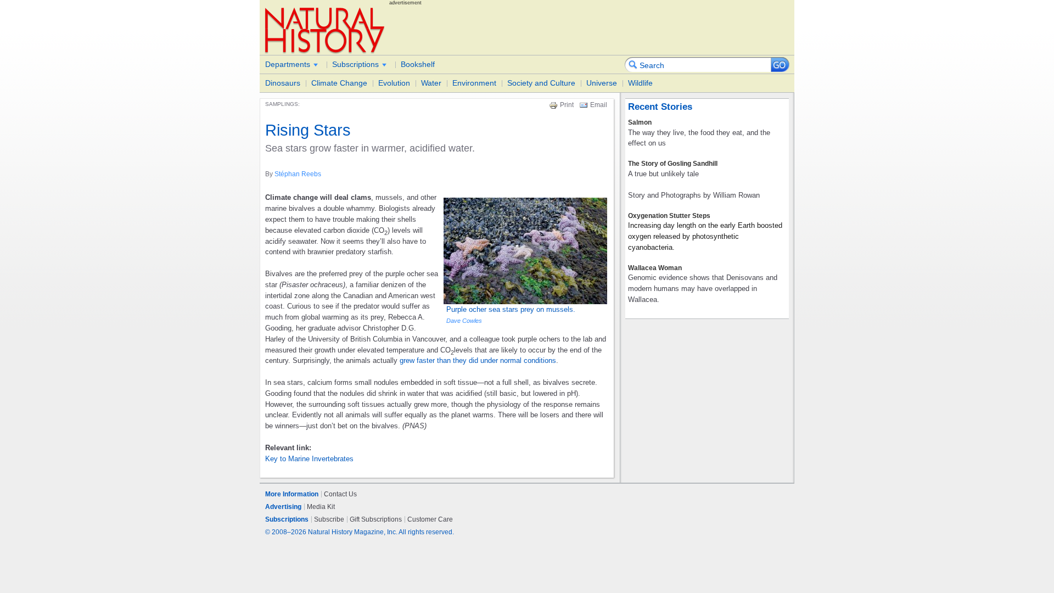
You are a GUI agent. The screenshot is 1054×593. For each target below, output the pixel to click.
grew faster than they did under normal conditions (478, 360)
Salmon (640, 122)
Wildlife (640, 83)
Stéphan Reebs (297, 174)
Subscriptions (355, 64)
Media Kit (321, 507)
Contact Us (340, 494)
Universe (601, 83)
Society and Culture (541, 83)
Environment (474, 83)
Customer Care (430, 519)
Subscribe (329, 519)
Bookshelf (418, 64)
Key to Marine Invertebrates (309, 459)
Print (567, 105)
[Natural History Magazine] (325, 30)
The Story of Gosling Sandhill (672, 163)
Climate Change (339, 83)
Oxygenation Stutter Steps (669, 216)
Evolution (394, 83)
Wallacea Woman (655, 268)
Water (431, 83)
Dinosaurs (282, 83)
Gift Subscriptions (376, 519)
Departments (287, 64)
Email (598, 105)
